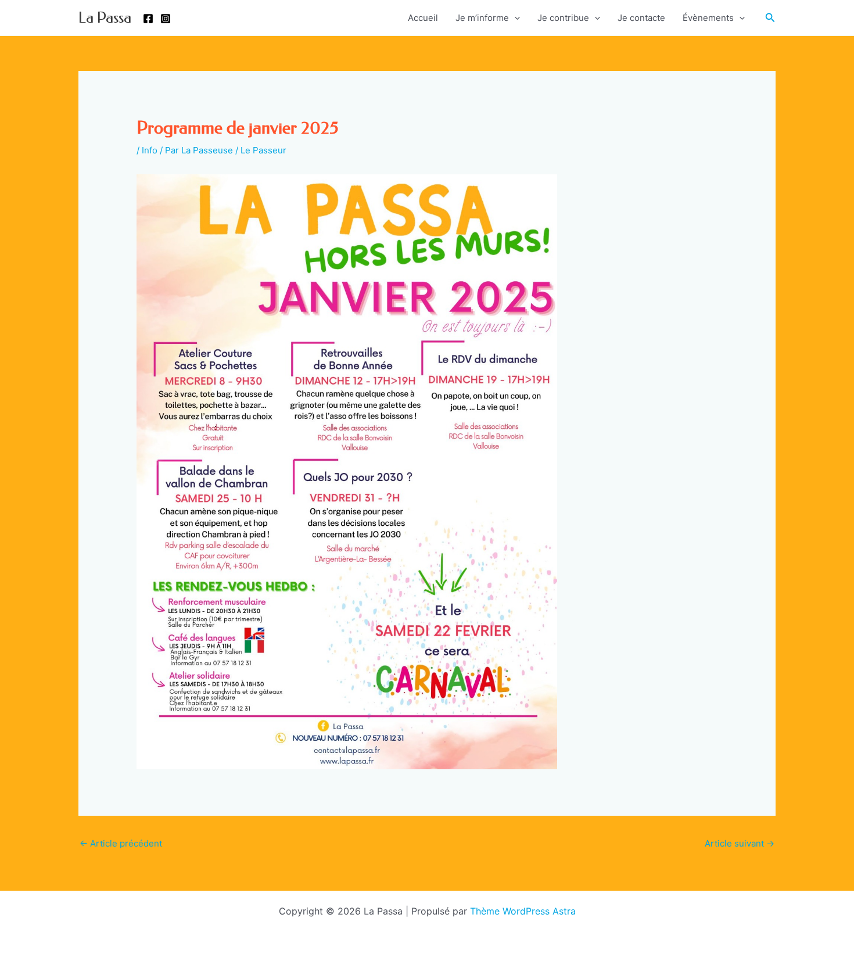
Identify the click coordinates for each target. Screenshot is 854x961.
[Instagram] (165, 18)
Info (149, 150)
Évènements (708, 17)
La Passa (104, 18)
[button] (770, 17)
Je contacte (641, 17)
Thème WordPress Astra (523, 911)
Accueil (423, 17)
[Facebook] (148, 18)
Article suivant (739, 843)
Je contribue (563, 17)
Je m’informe (482, 17)
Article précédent (121, 843)
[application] (514, 18)
